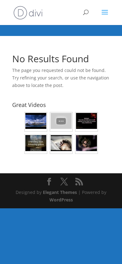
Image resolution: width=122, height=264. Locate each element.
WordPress (61, 200)
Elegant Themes (60, 192)
